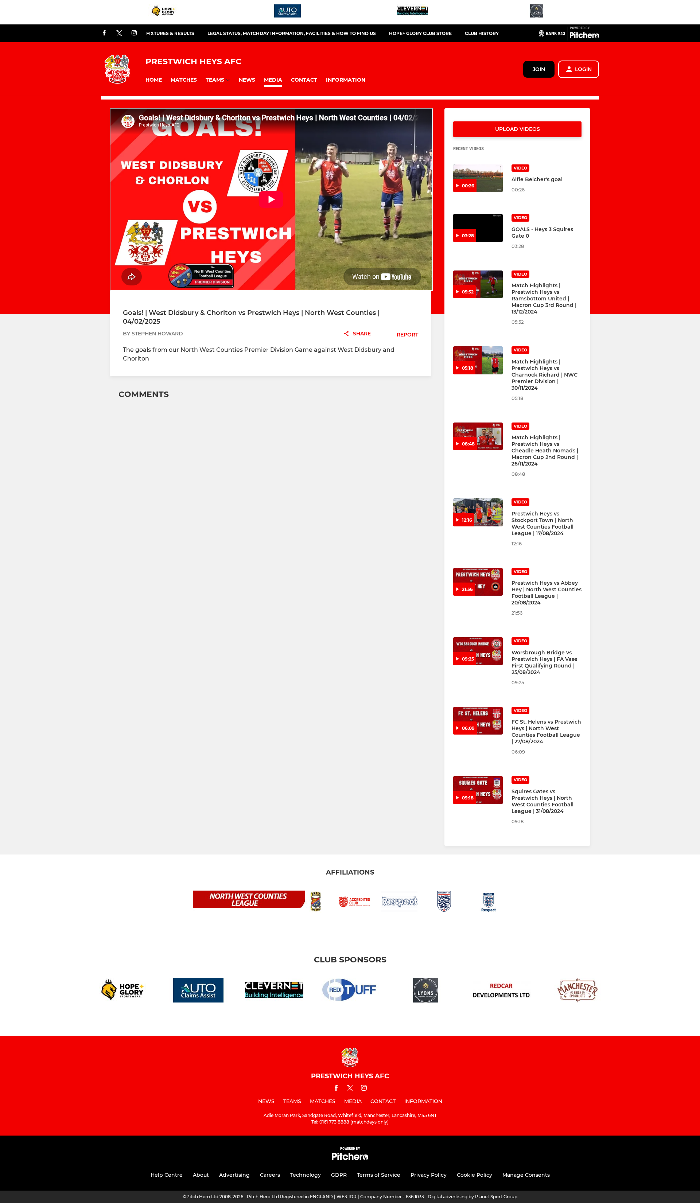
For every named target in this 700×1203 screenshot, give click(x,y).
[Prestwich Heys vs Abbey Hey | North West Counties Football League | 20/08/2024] (478, 582)
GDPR (339, 1175)
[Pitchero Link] (584, 36)
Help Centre (167, 1175)
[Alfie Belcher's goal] (478, 178)
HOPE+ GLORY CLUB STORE (420, 33)
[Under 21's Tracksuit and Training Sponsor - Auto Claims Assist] (287, 12)
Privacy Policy (429, 1175)
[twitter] (119, 33)
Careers (270, 1175)
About (201, 1175)
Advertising (234, 1175)
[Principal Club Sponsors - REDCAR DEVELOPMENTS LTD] (501, 991)
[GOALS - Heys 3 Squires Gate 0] (478, 228)
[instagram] (134, 33)
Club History (482, 33)
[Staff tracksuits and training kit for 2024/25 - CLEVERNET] (412, 12)
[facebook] (104, 33)
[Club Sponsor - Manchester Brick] (577, 991)
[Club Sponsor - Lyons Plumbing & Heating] (536, 12)
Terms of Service (378, 1175)
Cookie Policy (474, 1175)
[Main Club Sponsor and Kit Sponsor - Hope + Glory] (163, 12)
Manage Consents (526, 1175)
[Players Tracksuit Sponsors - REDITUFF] (350, 991)
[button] (153, 80)
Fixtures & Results (170, 33)
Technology (305, 1175)
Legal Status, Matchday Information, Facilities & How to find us (291, 33)
